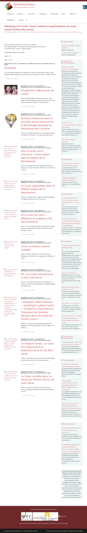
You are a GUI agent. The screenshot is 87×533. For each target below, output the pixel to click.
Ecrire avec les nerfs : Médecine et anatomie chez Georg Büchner (36, 218)
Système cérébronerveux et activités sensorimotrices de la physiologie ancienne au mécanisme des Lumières (37, 123)
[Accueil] (5, 32)
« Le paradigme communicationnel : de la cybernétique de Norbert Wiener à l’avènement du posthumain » (69, 385)
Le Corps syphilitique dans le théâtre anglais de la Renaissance (38, 189)
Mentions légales (62, 531)
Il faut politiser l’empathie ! (70, 53)
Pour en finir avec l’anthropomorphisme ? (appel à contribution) (72, 125)
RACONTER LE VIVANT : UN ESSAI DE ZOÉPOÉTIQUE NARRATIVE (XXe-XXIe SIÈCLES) (71, 406)
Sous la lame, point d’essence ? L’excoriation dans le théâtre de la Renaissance (35, 156)
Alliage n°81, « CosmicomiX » (70, 304)
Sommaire (10, 68)
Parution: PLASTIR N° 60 (69, 273)
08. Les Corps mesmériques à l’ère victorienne (37, 275)
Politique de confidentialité (75, 531)
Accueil (49, 531)
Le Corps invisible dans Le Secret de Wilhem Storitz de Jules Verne (37, 380)
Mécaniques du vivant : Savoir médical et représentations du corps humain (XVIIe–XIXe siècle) (56, 32)
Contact (54, 531)
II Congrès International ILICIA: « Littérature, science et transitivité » (71, 430)
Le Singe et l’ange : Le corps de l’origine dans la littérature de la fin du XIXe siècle (37, 348)
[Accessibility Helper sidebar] (85, 7)
